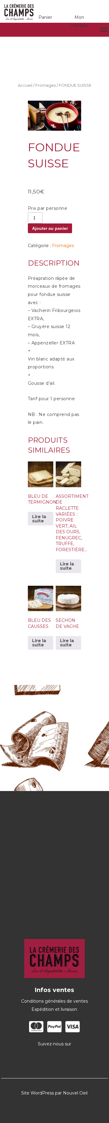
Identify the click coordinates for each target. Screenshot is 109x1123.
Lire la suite (39, 519)
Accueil (25, 85)
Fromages (45, 85)
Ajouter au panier (50, 228)
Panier (45, 17)
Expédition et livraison (54, 1009)
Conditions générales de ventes (54, 1001)
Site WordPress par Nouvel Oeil (54, 1093)
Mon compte (79, 21)
